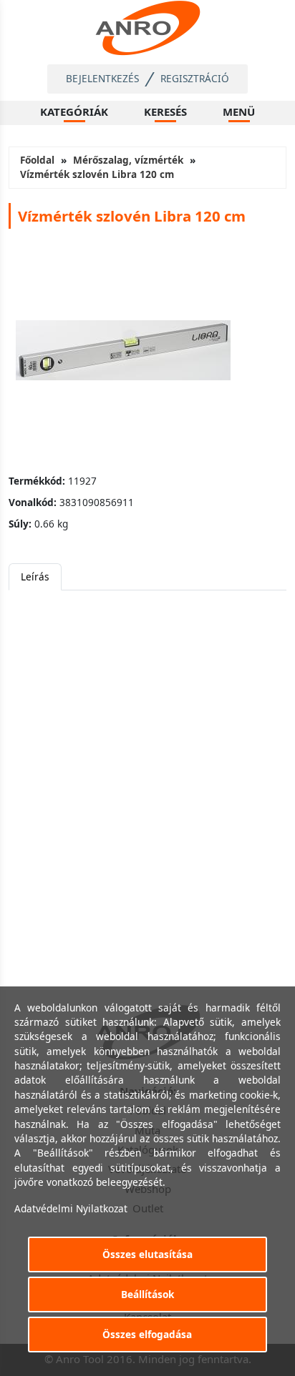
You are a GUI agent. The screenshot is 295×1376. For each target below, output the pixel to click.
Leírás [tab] (35, 576)
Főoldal (37, 160)
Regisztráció (194, 78)
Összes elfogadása (147, 1334)
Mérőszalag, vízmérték (128, 160)
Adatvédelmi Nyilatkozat (70, 1208)
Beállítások (147, 1294)
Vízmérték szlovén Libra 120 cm (97, 174)
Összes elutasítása (147, 1254)
